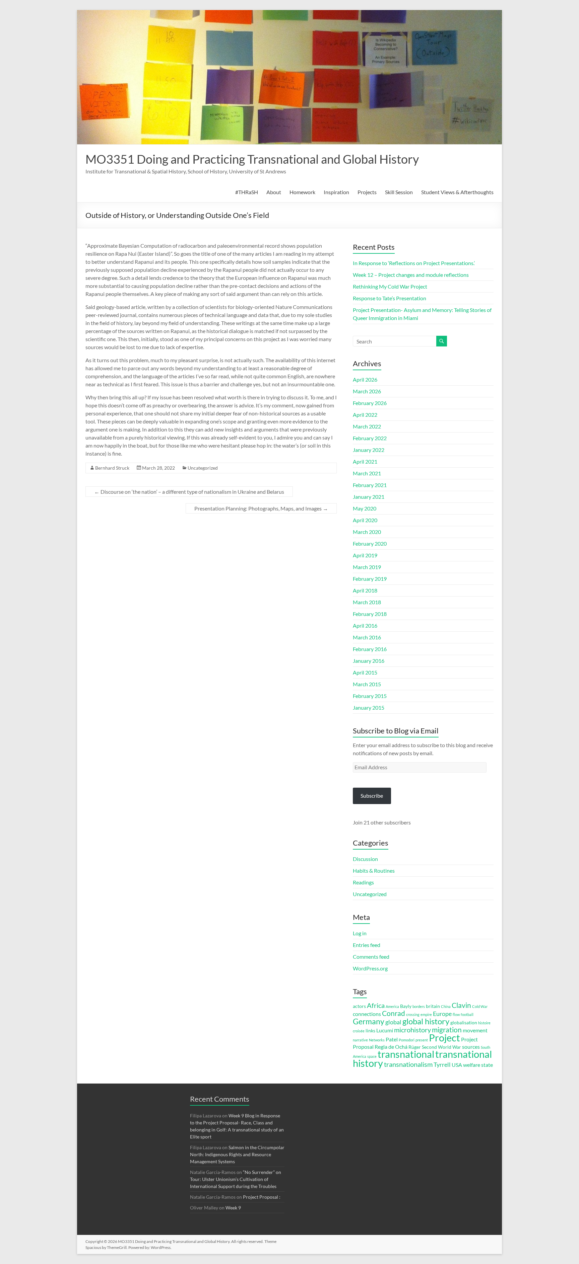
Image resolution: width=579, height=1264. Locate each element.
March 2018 (367, 602)
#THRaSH (246, 192)
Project (444, 1037)
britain (433, 1006)
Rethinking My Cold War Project (390, 286)
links (370, 1030)
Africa (376, 1005)
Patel (392, 1039)
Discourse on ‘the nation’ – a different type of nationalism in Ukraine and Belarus (189, 491)
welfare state (478, 1064)
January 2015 (368, 707)
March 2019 (367, 567)
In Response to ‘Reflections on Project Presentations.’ (414, 263)
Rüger (414, 1047)
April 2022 (365, 414)
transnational (406, 1054)
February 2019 (370, 578)
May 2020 (364, 508)
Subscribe (372, 795)
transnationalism (408, 1064)
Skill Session (399, 192)
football (467, 1014)
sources (471, 1046)
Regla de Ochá (391, 1046)
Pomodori (406, 1040)
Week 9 (233, 1207)
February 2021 (370, 485)
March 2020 (367, 532)
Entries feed (366, 945)
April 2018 (365, 590)
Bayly (405, 1006)
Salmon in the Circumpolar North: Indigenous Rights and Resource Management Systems (237, 1154)
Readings (363, 882)
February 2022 (370, 438)
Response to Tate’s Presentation (389, 298)
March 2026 (367, 391)
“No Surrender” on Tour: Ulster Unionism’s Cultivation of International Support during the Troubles (235, 1179)
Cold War (480, 1006)
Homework (302, 192)
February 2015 (370, 696)
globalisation (463, 1022)
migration (447, 1030)
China (446, 1006)
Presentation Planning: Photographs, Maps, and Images (261, 508)
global (393, 1022)
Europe (442, 1013)
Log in (360, 933)
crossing (413, 1014)
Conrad (393, 1013)
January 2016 (368, 660)
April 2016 (365, 625)
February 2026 (370, 403)
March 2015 (367, 684)
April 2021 (365, 461)
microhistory (412, 1030)
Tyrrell (442, 1064)
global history (425, 1021)
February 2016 (370, 649)
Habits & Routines (374, 870)
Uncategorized (203, 468)
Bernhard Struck (112, 468)
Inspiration (336, 192)
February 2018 (370, 614)
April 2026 (365, 379)
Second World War (441, 1047)
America (392, 1006)
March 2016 (367, 637)
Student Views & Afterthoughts (457, 192)
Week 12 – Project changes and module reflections (411, 274)
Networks (377, 1040)
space (372, 1056)
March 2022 (367, 426)
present (421, 1040)
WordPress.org (370, 968)
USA (457, 1064)
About (273, 192)
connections (367, 1014)
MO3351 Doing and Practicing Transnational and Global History (252, 159)
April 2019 (365, 555)
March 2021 (367, 473)
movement (475, 1030)
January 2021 (368, 496)
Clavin (461, 1005)
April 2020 (365, 520)
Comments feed (371, 956)
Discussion (365, 859)
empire (426, 1014)
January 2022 (368, 450)
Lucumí (384, 1030)
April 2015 (365, 672)
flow (456, 1014)
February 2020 (370, 543)
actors (359, 1006)
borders (418, 1006)
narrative (360, 1040)
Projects (367, 192)
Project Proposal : (261, 1197)
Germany (368, 1021)
